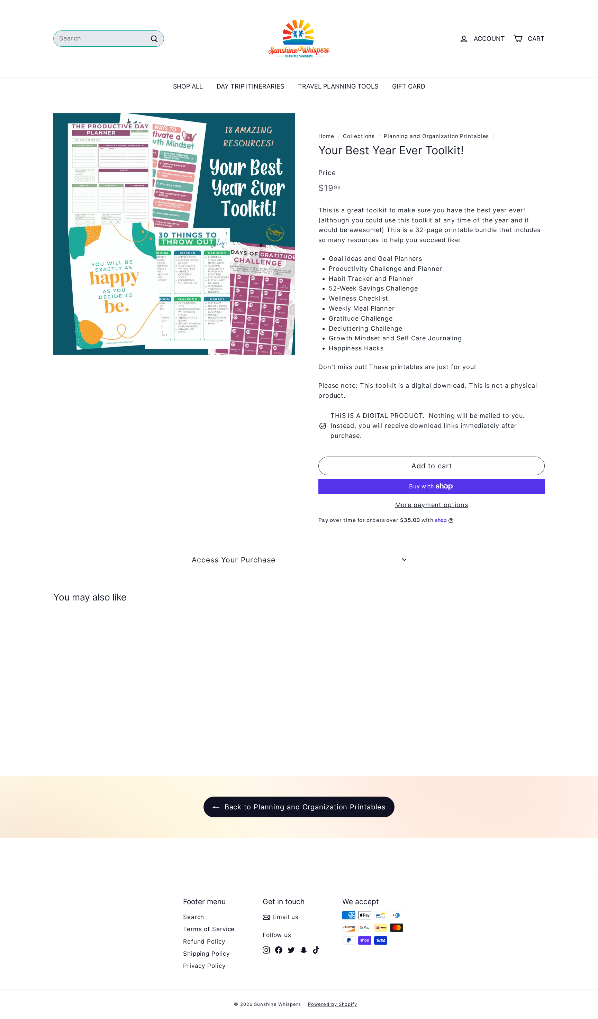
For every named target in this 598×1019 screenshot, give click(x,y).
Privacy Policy (204, 965)
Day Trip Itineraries (250, 86)
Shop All (188, 86)
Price (327, 173)
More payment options (431, 504)
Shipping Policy (206, 953)
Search (193, 917)
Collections (359, 136)
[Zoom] (174, 234)
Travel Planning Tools (338, 86)
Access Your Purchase (233, 560)
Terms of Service (209, 929)
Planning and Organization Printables (436, 136)
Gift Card (408, 86)
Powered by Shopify (332, 1004)
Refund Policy (204, 941)
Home (326, 136)
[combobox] (108, 38)
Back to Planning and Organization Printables (304, 807)
